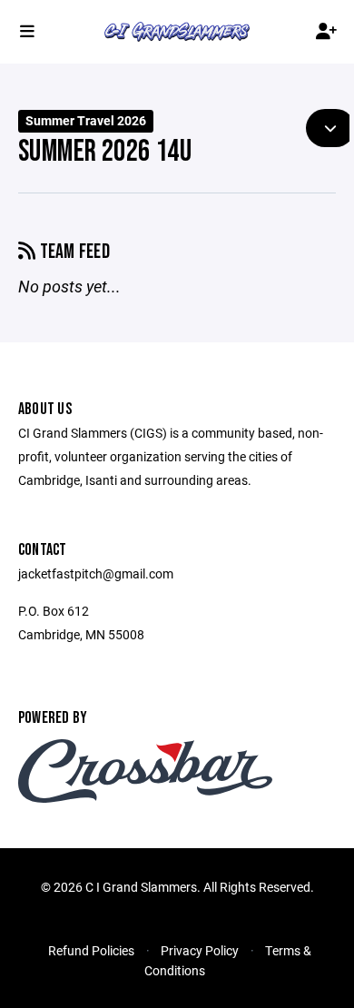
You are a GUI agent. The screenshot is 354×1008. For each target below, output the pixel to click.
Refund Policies (91, 950)
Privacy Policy (200, 950)
